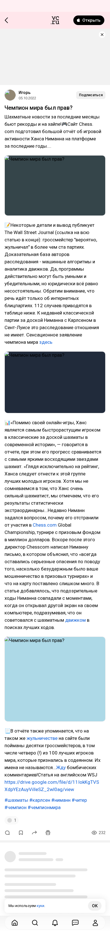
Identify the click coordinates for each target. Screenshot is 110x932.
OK (95, 905)
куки (40, 906)
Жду (61, 767)
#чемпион (16, 807)
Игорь (24, 92)
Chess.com (45, 525)
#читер (79, 800)
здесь (45, 342)
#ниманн (61, 800)
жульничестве (43, 738)
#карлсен (39, 800)
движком (76, 620)
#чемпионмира (44, 807)
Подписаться (91, 95)
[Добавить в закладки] (21, 833)
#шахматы (16, 800)
